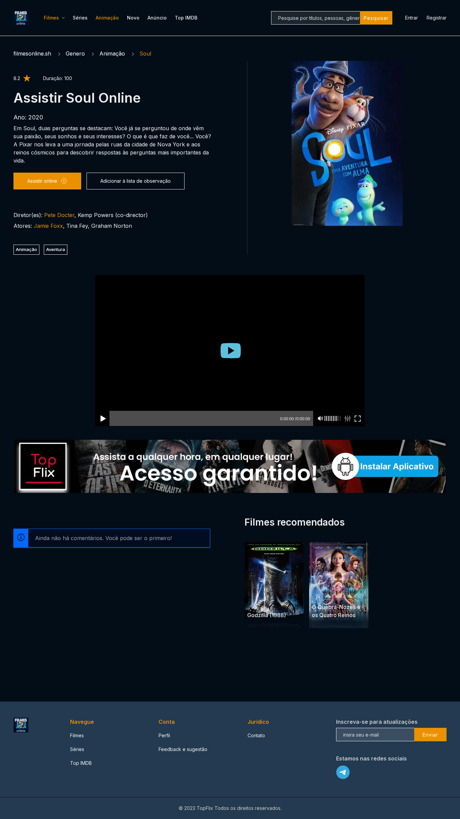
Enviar (430, 712)
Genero (75, 53)
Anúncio (157, 18)
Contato (256, 713)
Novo (133, 18)
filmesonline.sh (32, 53)
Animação (107, 18)
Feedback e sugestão (183, 726)
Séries (80, 18)
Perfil (164, 713)
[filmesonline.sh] (21, 17)
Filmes (51, 18)
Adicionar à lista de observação (135, 181)
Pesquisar (376, 18)
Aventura (55, 249)
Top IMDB (186, 18)
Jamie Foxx (48, 225)
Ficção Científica (265, 579)
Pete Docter (59, 215)
